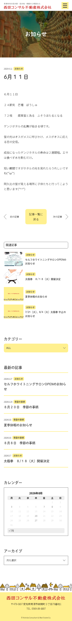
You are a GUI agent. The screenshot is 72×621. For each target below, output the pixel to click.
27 (36, 520)
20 (36, 515)
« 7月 (11, 530)
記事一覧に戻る (36, 216)
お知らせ (19, 69)
